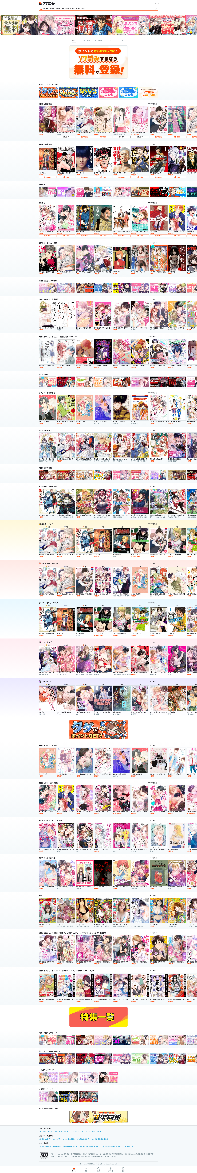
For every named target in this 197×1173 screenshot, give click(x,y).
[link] (48, 92)
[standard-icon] (156, 9)
